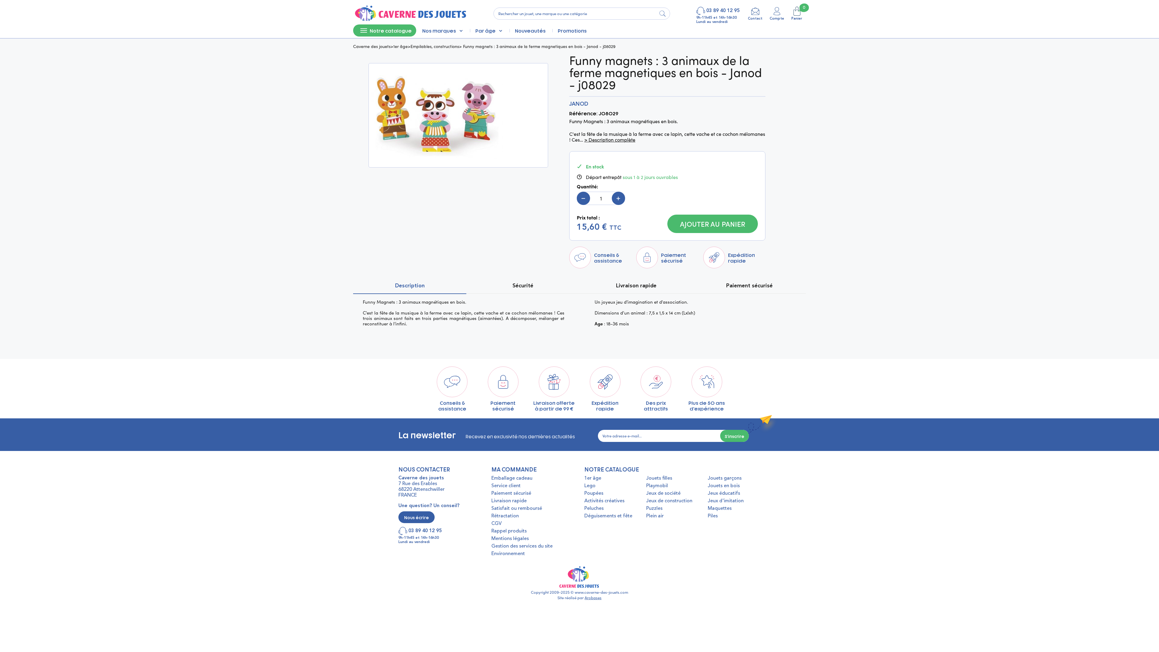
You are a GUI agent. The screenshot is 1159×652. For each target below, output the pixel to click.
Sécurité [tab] (522, 286)
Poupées (593, 493)
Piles (713, 516)
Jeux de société (663, 493)
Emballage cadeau (511, 478)
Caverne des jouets (372, 46)
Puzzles (654, 508)
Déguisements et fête (608, 516)
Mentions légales (510, 538)
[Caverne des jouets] (410, 13)
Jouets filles (659, 478)
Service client (506, 486)
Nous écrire (416, 517)
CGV (496, 523)
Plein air (655, 516)
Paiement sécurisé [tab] (749, 286)
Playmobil (657, 486)
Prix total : (588, 217)
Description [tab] (410, 286)
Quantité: (587, 186)
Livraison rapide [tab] (636, 286)
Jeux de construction (669, 501)
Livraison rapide (509, 501)
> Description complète (609, 139)
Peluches (594, 508)
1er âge (400, 46)
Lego (589, 486)
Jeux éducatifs (724, 493)
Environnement (508, 553)
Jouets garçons (725, 478)
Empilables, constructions (434, 46)
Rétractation (505, 516)
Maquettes (720, 508)
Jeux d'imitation (726, 501)
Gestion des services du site (522, 546)
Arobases (593, 597)
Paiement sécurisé (511, 493)
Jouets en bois (724, 486)
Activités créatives (604, 501)
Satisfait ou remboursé (516, 508)
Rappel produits (509, 531)
